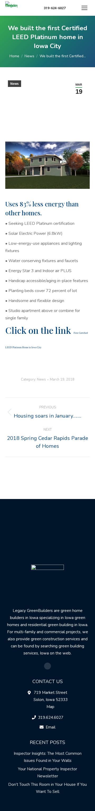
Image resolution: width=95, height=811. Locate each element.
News (14, 84)
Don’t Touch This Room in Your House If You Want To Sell (47, 788)
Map (50, 706)
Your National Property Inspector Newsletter (47, 772)
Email (50, 727)
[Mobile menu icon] (84, 8)
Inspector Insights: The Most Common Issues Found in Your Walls (48, 757)
